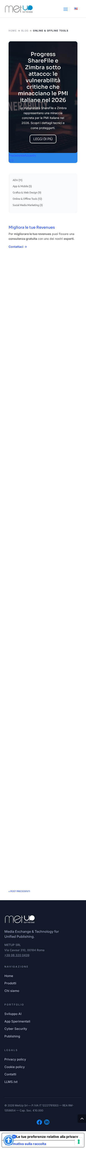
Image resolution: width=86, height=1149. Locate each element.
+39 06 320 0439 (16, 955)
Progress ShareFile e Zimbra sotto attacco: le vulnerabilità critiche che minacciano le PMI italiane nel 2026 (43, 77)
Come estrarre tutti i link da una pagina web (40, 840)
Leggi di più (43, 139)
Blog (25, 30)
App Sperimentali (17, 1021)
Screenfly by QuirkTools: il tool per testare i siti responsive (42, 309)
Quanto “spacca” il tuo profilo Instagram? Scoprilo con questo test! (40, 629)
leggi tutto (21, 346)
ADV (15, 180)
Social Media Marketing (26, 205)
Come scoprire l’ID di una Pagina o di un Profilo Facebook (42, 521)
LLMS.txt (11, 1082)
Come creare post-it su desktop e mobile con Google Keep (42, 415)
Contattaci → (18, 246)
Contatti (10, 1074)
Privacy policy (15, 1059)
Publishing (12, 1036)
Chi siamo (11, 991)
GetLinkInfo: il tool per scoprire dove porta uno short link (40, 738)
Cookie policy (14, 1067)
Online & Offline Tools (25, 198)
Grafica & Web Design (25, 192)
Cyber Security (15, 1029)
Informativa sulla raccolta (25, 1144)
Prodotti (10, 983)
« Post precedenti (19, 891)
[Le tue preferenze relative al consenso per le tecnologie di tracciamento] (79, 1142)
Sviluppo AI (13, 1014)
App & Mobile (20, 186)
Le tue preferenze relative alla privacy (47, 1137)
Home (13, 30)
